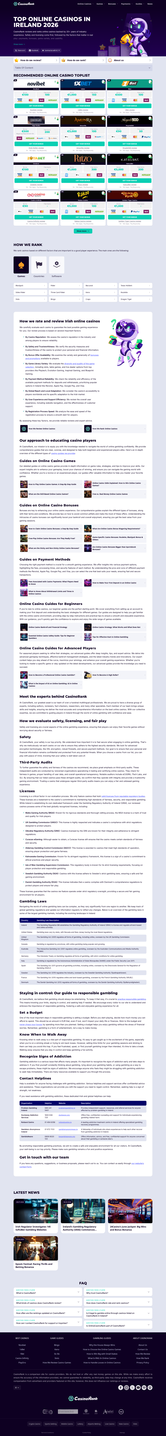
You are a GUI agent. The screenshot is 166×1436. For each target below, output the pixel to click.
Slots (57, 1358)
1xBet (22, 1349)
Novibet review (36, 110)
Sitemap (122, 1432)
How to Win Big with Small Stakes (102, 1353)
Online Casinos (84, 4)
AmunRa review (83, 148)
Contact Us (143, 1349)
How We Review (142, 1353)
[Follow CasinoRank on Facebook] (120, 1387)
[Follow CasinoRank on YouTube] (138, 1387)
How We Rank (142, 1358)
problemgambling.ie (67, 1108)
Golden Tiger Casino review (130, 221)
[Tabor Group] (96, 1411)
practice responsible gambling (132, 999)
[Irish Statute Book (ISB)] (68, 1411)
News (149, 4)
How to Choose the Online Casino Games (102, 1349)
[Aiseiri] (108, 1411)
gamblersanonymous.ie (68, 1129)
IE (16, 1387)
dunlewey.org (64, 1115)
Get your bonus (36, 106)
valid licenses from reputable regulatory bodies (123, 796)
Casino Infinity (22, 1358)
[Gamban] (86, 1411)
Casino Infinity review (36, 221)
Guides (139, 4)
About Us (142, 1345)
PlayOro (22, 1362)
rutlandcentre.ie (65, 1122)
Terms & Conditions (47, 1432)
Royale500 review (130, 148)
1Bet (22, 1353)
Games (100, 4)
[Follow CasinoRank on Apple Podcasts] (150, 1387)
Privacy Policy (143, 1362)
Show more (81, 231)
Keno (57, 1349)
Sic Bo (57, 1353)
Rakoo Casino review (83, 221)
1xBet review (83, 110)
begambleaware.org (67, 1136)
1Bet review (130, 110)
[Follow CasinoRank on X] (132, 1387)
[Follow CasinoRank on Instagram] (126, 1387)
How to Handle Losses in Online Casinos (102, 1362)
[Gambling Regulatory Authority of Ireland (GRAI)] (48, 1411)
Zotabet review (36, 184)
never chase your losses (31, 1024)
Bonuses (112, 4)
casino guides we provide (63, 453)
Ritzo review (83, 184)
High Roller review (36, 148)
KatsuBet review (129, 184)
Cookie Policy (86, 1432)
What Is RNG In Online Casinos (102, 1358)
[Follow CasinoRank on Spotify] (144, 1387)
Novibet (22, 1345)
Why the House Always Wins (102, 1345)
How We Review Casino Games (57, 1362)
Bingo (57, 1345)
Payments (125, 4)
